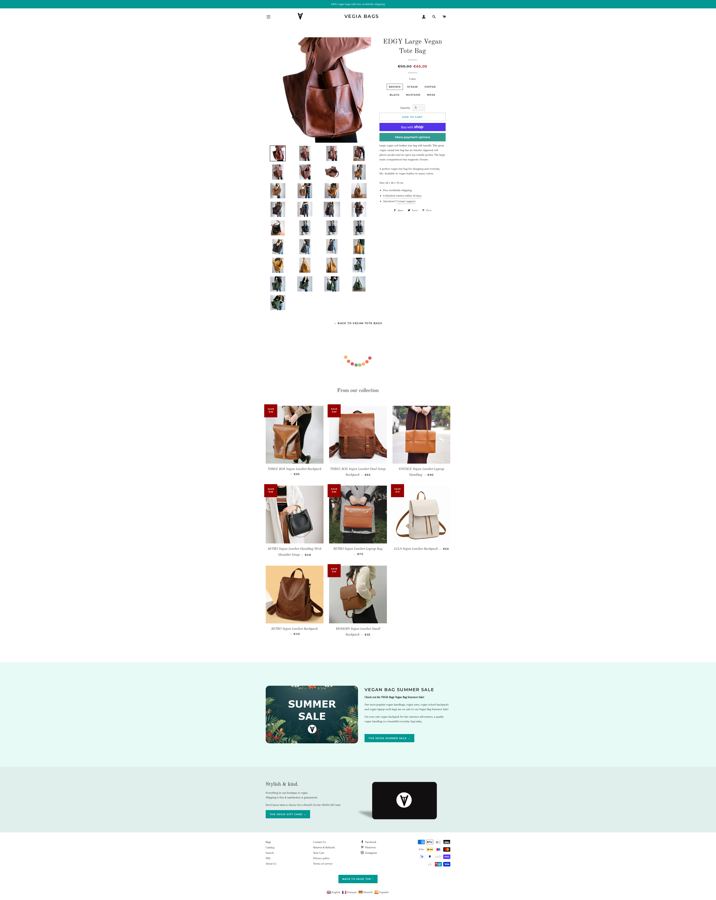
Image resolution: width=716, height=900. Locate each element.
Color (412, 79)
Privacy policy (321, 858)
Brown (395, 86)
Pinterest (370, 847)
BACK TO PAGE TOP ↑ (358, 878)
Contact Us (319, 842)
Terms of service (323, 863)
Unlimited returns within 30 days (402, 195)
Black (395, 94)
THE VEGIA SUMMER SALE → (389, 738)
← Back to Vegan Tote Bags (358, 323)
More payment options (412, 137)
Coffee (430, 86)
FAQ (268, 858)
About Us (271, 863)
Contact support (406, 201)
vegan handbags (395, 704)
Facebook (370, 842)
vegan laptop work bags (383, 709)
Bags (268, 842)
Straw (412, 86)
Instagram (371, 852)
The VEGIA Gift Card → (288, 814)
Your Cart (318, 852)
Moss (431, 94)
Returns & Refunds (324, 847)
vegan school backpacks (435, 704)
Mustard (413, 94)
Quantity (405, 107)
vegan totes (412, 704)
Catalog (270, 847)
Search (270, 852)
